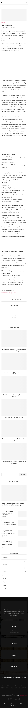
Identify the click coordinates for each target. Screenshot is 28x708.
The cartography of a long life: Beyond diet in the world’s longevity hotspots (8, 522)
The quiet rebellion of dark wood (14, 417)
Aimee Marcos (4, 27)
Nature (15, 585)
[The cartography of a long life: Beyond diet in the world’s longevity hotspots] (22, 523)
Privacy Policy (19, 704)
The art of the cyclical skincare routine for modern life (7, 513)
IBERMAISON (23, 695)
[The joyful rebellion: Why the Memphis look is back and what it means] (14, 451)
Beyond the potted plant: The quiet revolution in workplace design (12, 504)
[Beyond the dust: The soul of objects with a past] (14, 428)
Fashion (15, 571)
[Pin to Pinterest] (15, 299)
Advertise (5, 704)
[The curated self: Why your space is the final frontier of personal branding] (14, 361)
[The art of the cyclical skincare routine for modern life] (22, 514)
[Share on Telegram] (18, 299)
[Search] (26, 2)
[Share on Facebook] (12, 299)
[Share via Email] (20, 299)
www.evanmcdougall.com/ (9, 293)
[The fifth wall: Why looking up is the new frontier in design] (14, 384)
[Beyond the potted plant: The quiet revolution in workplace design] (14, 338)
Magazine (15, 582)
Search (3, 472)
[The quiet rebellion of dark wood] (14, 407)
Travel (15, 589)
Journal (15, 575)
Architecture (15, 557)
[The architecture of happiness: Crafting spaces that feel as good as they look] (22, 533)
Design (15, 568)
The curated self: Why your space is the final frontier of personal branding (7, 544)
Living (15, 578)
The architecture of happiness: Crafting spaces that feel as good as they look (8, 533)
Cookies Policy (14, 706)
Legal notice (11, 704)
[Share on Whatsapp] (17, 299)
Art (15, 561)
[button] (2, 685)
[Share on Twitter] (14, 299)
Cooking (15, 564)
